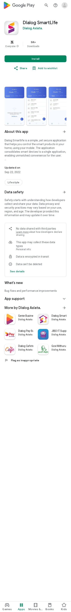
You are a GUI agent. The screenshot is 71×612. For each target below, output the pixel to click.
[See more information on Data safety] (64, 192)
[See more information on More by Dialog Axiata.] (64, 307)
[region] (35, 44)
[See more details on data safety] (17, 271)
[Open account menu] (64, 5)
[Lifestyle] (13, 182)
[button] (17, 46)
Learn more (22, 232)
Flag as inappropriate (22, 360)
